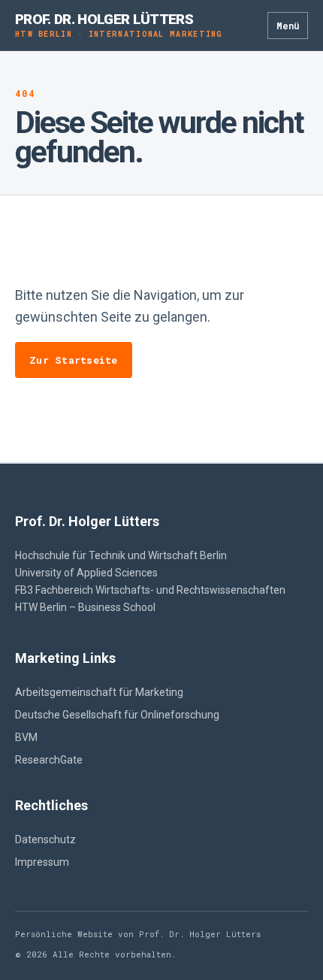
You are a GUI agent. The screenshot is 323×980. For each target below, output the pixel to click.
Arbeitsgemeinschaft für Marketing (99, 692)
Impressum (42, 862)
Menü (287, 26)
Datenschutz (45, 839)
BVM (26, 737)
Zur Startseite (73, 360)
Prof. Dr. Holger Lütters (119, 25)
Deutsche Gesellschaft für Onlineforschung (117, 715)
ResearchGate (49, 760)
